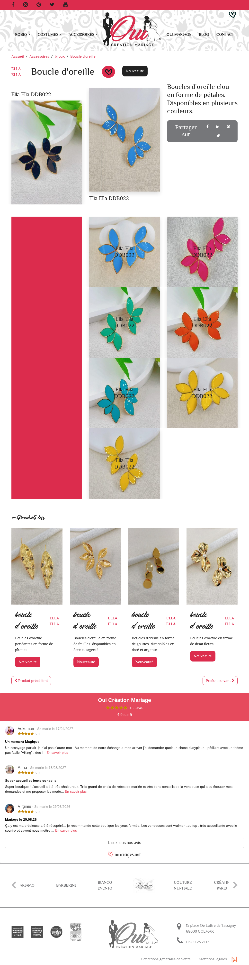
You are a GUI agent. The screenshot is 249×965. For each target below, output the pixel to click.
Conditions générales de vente (166, 959)
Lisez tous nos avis (124, 843)
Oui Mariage (179, 34)
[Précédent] (13, 885)
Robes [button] (21, 34)
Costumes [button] (48, 34)
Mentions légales (213, 959)
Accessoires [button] (81, 34)
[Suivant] (235, 885)
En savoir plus (57, 752)
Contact (225, 34)
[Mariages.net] (124, 856)
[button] (232, 15)
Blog (204, 34)
